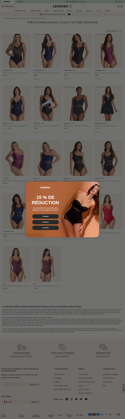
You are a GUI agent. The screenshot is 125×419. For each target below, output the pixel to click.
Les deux (45, 228)
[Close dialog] (96, 184)
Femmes (46, 216)
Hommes (45, 222)
